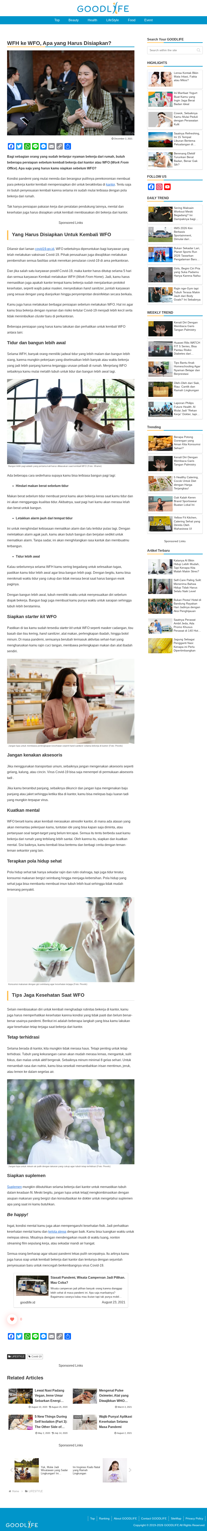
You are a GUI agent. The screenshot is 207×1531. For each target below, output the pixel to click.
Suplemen (14, 1187)
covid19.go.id (44, 249)
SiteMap (176, 1518)
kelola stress (57, 1231)
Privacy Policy (194, 1518)
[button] (198, 50)
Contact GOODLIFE (154, 1518)
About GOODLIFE (125, 1518)
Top (92, 1518)
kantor (110, 184)
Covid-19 (37, 1356)
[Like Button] (12, 1319)
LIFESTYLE (18, 1356)
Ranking (104, 1518)
